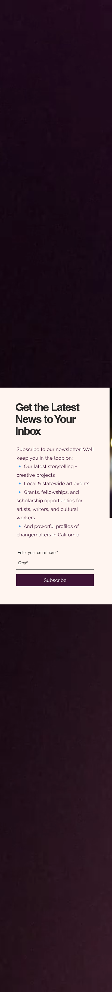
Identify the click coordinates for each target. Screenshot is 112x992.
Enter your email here (36, 552)
